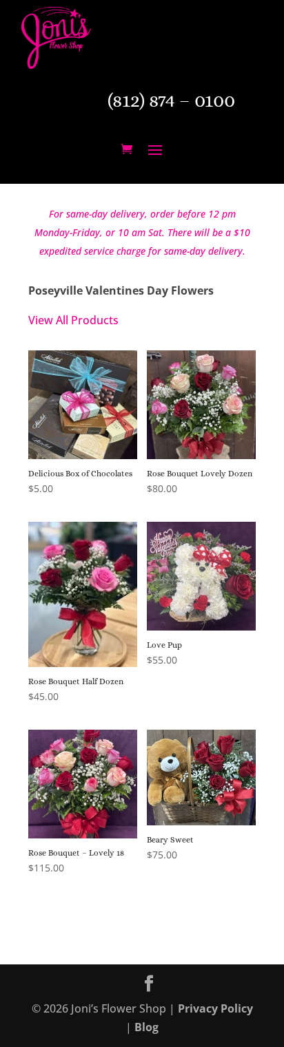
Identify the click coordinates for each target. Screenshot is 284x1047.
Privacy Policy (215, 1008)
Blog (146, 1027)
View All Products (73, 320)
